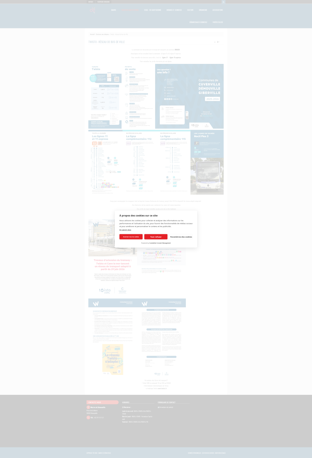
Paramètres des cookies (181, 237)
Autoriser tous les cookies (131, 237)
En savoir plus (125, 230)
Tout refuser (156, 237)
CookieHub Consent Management (160, 243)
